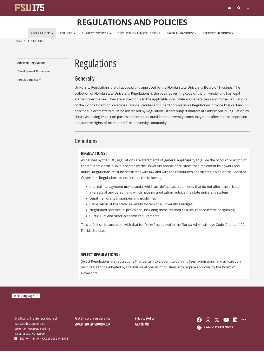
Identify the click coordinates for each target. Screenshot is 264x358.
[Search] (239, 8)
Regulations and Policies (132, 22)
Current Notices (95, 33)
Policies (66, 33)
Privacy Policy (145, 318)
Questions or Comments (92, 324)
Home (18, 41)
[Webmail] (229, 8)
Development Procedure (33, 71)
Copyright (142, 324)
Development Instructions (138, 33)
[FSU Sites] (248, 8)
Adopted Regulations (31, 63)
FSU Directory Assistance (93, 318)
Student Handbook (218, 33)
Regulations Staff (28, 80)
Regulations (41, 33)
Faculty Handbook (181, 33)
